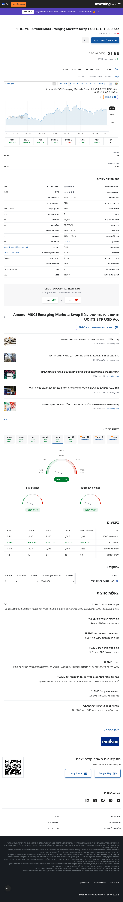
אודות (56, 816)
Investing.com (113, 376)
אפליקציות (116, 816)
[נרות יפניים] (116, 83)
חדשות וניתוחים (94, 69)
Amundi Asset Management (16, 247)
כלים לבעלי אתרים (112, 828)
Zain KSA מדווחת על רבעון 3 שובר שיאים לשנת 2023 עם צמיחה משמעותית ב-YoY (74, 388)
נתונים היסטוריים (95, 76)
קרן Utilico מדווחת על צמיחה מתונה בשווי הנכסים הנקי (89, 339)
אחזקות (108, 76)
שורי (48, 300)
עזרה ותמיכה (53, 828)
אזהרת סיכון (84, 883)
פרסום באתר (53, 822)
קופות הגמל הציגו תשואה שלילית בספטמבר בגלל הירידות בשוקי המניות (80, 404)
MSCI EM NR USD (11, 253)
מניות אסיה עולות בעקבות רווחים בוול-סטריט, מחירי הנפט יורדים (84, 355)
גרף (109, 69)
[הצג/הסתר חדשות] (54, 83)
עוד (5, 419)
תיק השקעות (115, 822)
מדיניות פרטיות (100, 883)
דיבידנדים (81, 76)
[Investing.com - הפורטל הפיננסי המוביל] (105, 4)
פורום (65, 69)
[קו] (110, 83)
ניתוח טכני (76, 69)
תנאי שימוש (115, 883)
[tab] (113, 439)
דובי (70, 300)
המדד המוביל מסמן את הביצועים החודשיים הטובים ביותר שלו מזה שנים (80, 371)
